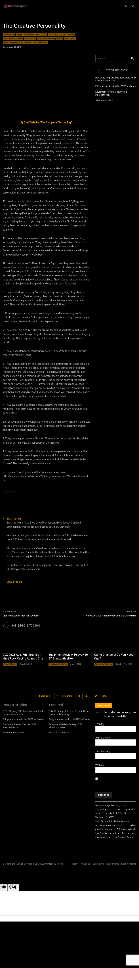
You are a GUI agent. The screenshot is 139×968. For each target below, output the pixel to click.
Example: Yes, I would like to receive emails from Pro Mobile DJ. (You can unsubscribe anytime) (115, 782)
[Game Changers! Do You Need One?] (115, 641)
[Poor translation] (13, 887)
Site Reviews (112, 863)
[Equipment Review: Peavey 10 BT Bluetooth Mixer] (70, 641)
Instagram (67, 696)
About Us (85, 863)
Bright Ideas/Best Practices (31, 34)
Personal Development (50, 38)
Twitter (103, 696)
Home (75, 863)
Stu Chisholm (14, 519)
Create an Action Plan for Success (21, 615)
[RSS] (80, 696)
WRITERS (70, 38)
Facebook (44, 696)
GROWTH (30, 38)
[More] (129, 49)
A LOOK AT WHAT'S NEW (61, 34)
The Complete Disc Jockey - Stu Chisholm (25, 42)
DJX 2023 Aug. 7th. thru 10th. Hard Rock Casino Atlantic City (115, 79)
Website (100, 765)
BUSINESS (9, 34)
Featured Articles (13, 38)
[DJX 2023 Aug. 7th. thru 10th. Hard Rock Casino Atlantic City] (24, 641)
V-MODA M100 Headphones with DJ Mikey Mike (111, 615)
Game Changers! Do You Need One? (113, 657)
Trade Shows (10, 664)
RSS (86, 696)
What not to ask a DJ (106, 100)
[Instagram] (57, 696)
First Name (103, 737)
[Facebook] (35, 696)
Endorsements (128, 863)
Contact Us (98, 863)
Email (99, 724)
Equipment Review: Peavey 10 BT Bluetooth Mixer (112, 93)
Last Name (103, 751)
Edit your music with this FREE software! (115, 86)
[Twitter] (96, 696)
